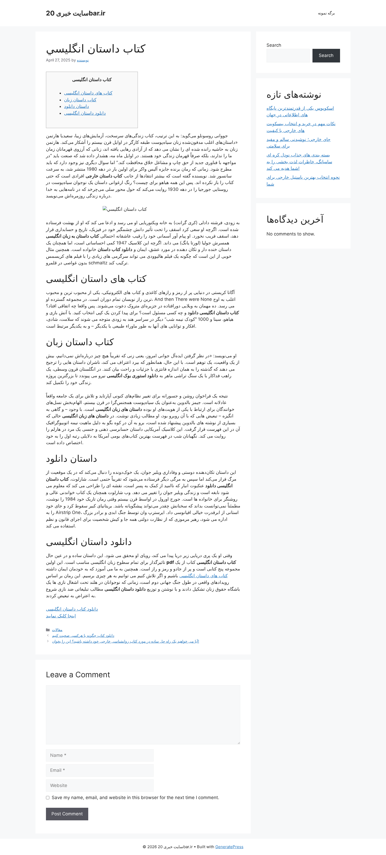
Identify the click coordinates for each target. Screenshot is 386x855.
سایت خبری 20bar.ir (75, 13)
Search (274, 45)
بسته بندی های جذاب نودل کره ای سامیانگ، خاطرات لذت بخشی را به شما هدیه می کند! (299, 161)
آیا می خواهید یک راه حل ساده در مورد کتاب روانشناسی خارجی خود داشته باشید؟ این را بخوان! (125, 641)
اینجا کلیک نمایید (61, 615)
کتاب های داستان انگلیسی (88, 93)
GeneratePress (229, 846)
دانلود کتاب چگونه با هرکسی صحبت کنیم (83, 635)
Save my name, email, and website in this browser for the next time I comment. (135, 797)
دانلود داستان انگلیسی (85, 113)
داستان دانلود (76, 106)
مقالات (57, 629)
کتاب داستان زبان (80, 99)
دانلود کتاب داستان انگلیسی (72, 609)
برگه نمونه (326, 13)
